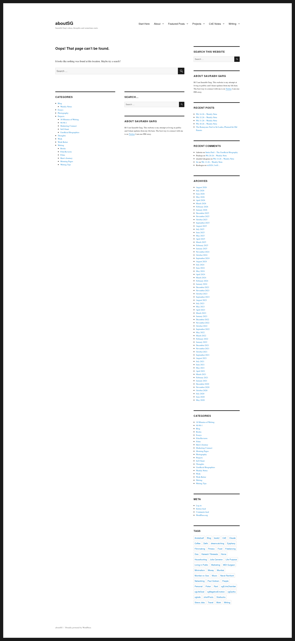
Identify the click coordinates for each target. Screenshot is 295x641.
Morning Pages (66, 161)
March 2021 (201, 374)
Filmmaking (200, 548)
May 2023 (200, 306)
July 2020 (200, 393)
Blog (60, 103)
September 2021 (203, 355)
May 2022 (200, 332)
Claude (232, 537)
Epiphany (231, 543)
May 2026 (200, 197)
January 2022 (201, 342)
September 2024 (203, 258)
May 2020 (200, 400)
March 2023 (201, 313)
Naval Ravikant (227, 575)
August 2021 (201, 358)
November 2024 (202, 251)
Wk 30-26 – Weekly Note (206, 123)
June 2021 (200, 364)
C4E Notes (215, 23)
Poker (208, 586)
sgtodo (198, 597)
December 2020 (202, 384)
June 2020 (200, 396)
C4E (224, 537)
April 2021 (200, 371)
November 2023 (202, 290)
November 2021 (202, 348)
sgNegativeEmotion (216, 591)
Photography (63, 113)
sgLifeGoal (199, 591)
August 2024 (201, 261)
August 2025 (201, 226)
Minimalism (200, 570)
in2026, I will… (213, 165)
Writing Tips (65, 164)
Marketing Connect (68, 125)
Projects (196, 23)
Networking (200, 580)
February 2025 (202, 245)
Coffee (197, 543)
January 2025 (201, 248)
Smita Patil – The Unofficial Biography (221, 152)
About (157, 23)
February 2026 (202, 206)
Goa (196, 554)
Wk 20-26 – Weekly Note (216, 155)
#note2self (199, 537)
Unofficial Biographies (69, 132)
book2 (216, 537)
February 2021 (202, 377)
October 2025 (201, 219)
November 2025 (202, 216)
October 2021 (201, 351)
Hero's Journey (66, 158)
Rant (216, 586)
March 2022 (201, 335)
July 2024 (200, 264)
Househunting (201, 559)
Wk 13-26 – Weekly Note (211, 162)
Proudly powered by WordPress (78, 627)
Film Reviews (66, 151)
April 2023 (200, 309)
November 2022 (202, 322)
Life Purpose (231, 559)
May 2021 (200, 367)
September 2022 (203, 329)
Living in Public (201, 564)
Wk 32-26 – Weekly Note (206, 117)
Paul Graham (213, 580)
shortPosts (208, 597)
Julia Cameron (216, 559)
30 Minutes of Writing (69, 119)
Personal (199, 586)
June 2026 (200, 193)
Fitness (211, 548)
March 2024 (201, 277)
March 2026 (201, 203)
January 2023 (201, 316)
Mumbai (220, 570)
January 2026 (201, 209)
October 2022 (201, 325)
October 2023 (201, 293)
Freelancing (230, 548)
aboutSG (64, 23)
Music (214, 575)
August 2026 (201, 187)
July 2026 (200, 190)
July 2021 (200, 361)
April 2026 (200, 200)
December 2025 (202, 213)
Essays (60, 109)
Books (63, 148)
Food (220, 548)
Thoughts (62, 135)
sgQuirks (232, 591)
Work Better (63, 142)
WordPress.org (202, 515)
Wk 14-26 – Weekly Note (223, 158)
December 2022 (202, 319)
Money (211, 570)
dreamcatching (217, 543)
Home (223, 554)
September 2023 (203, 296)
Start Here (144, 23)
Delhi (205, 543)
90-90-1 (63, 122)
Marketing (215, 564)
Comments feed (202, 512)
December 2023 (202, 287)
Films (62, 154)
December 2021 (202, 345)
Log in (199, 505)
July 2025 (200, 229)
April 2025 (200, 238)
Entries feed (201, 508)
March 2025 (201, 242)
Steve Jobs (200, 602)
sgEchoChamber (228, 586)
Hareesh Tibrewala (209, 554)
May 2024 (200, 271)
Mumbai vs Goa (202, 575)
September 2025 (203, 222)
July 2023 (200, 303)
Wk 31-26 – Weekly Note (206, 120)
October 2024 (201, 255)
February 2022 (202, 338)
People (225, 580)
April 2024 (200, 274)
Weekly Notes (66, 106)
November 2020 (202, 387)
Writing (232, 23)
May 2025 (200, 235)
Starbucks (221, 597)
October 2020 (201, 390)
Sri (197, 162)
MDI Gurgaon (229, 564)
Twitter (132, 134)
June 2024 (200, 267)
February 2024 (202, 280)
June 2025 (200, 232)
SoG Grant (64, 129)
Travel (210, 602)
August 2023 (201, 300)
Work (60, 138)
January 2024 (201, 284)
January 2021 (201, 380)
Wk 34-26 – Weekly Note (206, 114)
